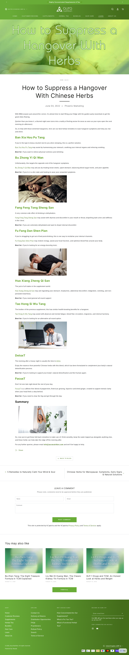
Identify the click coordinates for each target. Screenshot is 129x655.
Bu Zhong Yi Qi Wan (23, 168)
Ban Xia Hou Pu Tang (23, 147)
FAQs (33, 623)
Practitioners (36, 626)
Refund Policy (36, 629)
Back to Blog (65, 458)
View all (64, 589)
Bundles (8, 626)
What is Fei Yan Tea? (65, 619)
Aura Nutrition (14, 645)
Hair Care (8, 629)
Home (61, 80)
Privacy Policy (74, 525)
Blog (66, 80)
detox (58, 361)
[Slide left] (6, 2)
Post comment (64, 519)
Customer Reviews (12, 616)
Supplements (10, 619)
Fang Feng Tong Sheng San (26, 218)
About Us (8, 636)
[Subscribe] (123, 613)
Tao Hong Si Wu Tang (23, 314)
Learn (7, 632)
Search (33, 632)
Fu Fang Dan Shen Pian (24, 241)
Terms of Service (89, 525)
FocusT (18, 389)
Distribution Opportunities (41, 619)
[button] (112, 9)
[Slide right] (122, 2)
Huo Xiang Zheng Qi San (24, 291)
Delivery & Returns (38, 616)
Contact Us (35, 613)
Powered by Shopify (11, 648)
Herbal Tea (9, 623)
